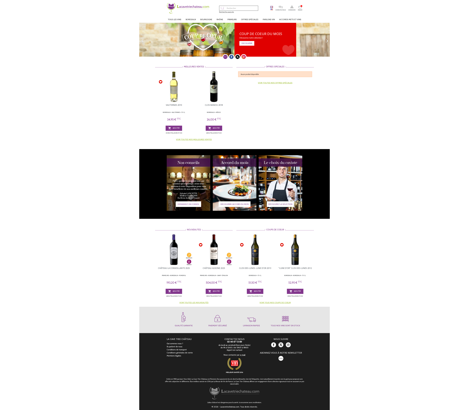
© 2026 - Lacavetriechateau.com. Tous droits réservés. (234, 407)
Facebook (231, 57)
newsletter (225, 57)
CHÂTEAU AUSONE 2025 (214, 268)
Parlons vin (269, 19)
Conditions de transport (177, 349)
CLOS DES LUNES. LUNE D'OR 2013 (255, 268)
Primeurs (232, 19)
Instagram (244, 57)
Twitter (237, 57)
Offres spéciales (249, 19)
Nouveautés (194, 230)
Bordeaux (191, 19)
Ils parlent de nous (174, 346)
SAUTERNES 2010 (174, 105)
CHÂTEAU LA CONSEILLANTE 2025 (174, 268)
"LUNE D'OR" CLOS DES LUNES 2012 (295, 268)
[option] (234, 40)
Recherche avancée (226, 12)
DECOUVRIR (246, 43)
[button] (153, 40)
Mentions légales (174, 356)
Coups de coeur (275, 230)
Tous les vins (174, 19)
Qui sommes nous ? (175, 343)
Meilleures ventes (194, 67)
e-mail (242, 355)
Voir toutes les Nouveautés (193, 303)
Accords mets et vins (290, 19)
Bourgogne (206, 19)
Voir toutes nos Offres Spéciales (275, 83)
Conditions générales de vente (180, 353)
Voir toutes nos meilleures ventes (194, 140)
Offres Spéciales (275, 67)
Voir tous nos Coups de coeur (275, 303)
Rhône (220, 19)
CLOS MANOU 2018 (214, 105)
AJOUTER (174, 128)
